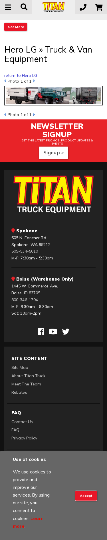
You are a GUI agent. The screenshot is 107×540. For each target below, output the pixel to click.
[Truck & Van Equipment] (53, 97)
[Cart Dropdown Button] (99, 7)
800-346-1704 (24, 299)
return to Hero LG (20, 75)
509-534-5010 (24, 251)
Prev (5, 81)
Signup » (53, 152)
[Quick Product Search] (24, 7)
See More (15, 27)
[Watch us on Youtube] (52, 331)
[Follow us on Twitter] (65, 331)
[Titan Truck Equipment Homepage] (53, 7)
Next (34, 81)
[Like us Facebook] (41, 331)
